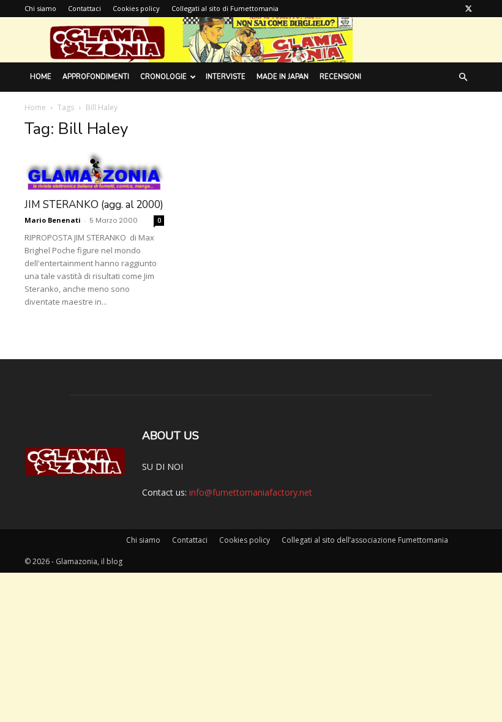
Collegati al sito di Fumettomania (225, 8)
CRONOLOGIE (163, 76)
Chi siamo (40, 8)
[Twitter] (468, 8)
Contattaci (84, 8)
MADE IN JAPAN (283, 76)
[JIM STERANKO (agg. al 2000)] (94, 170)
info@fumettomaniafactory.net (250, 492)
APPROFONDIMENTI (95, 76)
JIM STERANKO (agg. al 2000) (93, 205)
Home (40, 76)
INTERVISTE (225, 76)
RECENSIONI (340, 76)
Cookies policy (136, 8)
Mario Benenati (52, 220)
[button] (463, 77)
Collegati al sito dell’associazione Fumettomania (365, 540)
